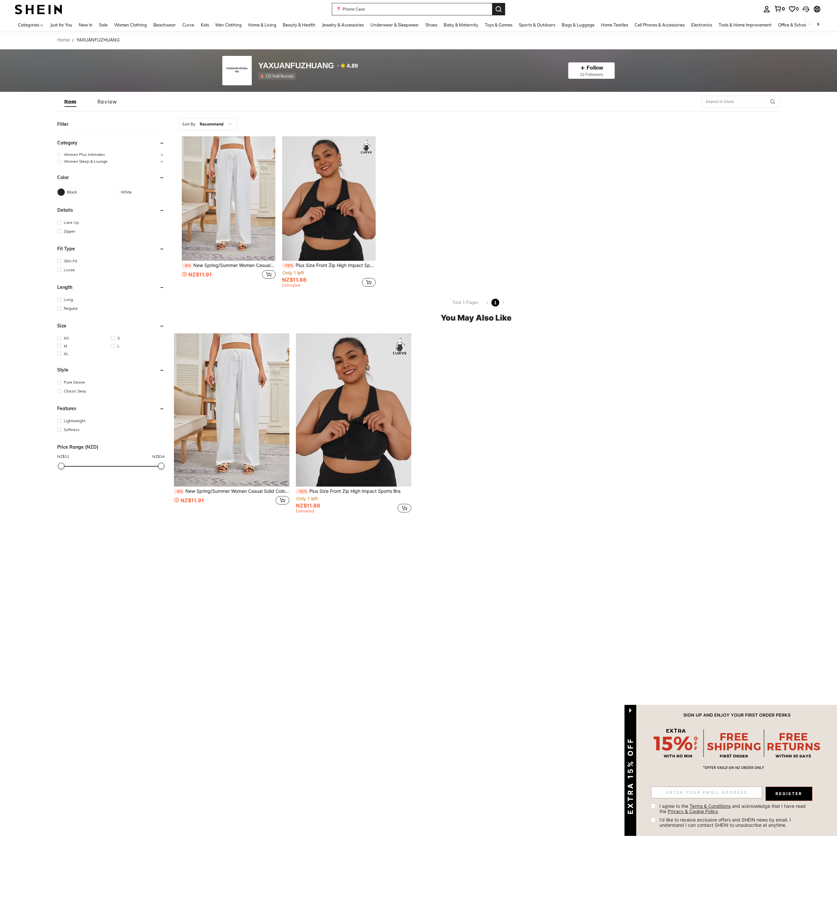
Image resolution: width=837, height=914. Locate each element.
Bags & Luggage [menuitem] (578, 24)
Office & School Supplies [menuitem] (801, 24)
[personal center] (767, 9)
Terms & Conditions (710, 806)
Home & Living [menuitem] (262, 24)
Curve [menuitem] (188, 24)
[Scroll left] (810, 24)
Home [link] (63, 39)
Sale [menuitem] (103, 24)
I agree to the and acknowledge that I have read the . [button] (733, 808)
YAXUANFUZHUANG (296, 66)
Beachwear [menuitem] (164, 24)
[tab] (70, 101)
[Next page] (503, 303)
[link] (779, 9)
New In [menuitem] (86, 24)
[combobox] (208, 124)
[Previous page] (487, 303)
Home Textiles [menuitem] (614, 24)
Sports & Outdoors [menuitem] (537, 24)
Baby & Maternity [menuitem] (461, 24)
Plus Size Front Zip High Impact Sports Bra (329, 265)
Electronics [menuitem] (701, 24)
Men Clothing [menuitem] (228, 24)
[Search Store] (773, 102)
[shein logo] (38, 9)
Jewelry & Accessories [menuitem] (343, 24)
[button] (806, 9)
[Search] (498, 9)
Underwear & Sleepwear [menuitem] (394, 24)
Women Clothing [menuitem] (130, 24)
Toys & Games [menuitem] (498, 24)
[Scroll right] (818, 24)
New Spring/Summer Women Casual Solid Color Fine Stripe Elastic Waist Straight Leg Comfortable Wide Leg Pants (229, 265)
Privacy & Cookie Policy (693, 811)
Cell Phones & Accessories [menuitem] (660, 24)
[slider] (61, 466)
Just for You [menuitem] (61, 24)
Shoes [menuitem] (431, 24)
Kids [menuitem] (205, 24)
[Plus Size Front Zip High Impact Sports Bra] (329, 198)
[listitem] (278, 76)
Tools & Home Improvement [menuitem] (745, 24)
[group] (110, 154)
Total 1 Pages (465, 302)
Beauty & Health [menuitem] (299, 24)
